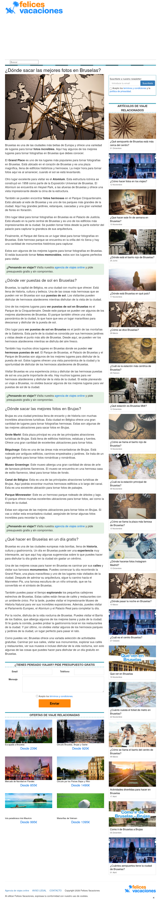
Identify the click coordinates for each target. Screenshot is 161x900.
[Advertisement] (80, 37)
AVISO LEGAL (39, 890)
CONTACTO (56, 890)
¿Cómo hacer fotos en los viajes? (128, 181)
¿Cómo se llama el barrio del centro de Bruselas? (131, 751)
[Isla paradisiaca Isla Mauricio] (28, 800)
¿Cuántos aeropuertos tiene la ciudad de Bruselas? (131, 867)
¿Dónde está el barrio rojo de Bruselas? (132, 257)
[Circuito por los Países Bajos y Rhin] (80, 773)
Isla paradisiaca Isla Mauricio (18, 818)
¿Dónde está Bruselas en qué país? (130, 293)
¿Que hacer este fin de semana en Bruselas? (129, 219)
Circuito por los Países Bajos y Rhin (73, 781)
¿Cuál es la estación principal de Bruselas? (128, 483)
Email (15, 671)
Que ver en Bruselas (121, 673)
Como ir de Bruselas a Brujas (126, 829)
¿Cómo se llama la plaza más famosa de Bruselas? (131, 523)
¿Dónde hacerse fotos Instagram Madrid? (128, 563)
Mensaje (13, 679)
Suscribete (147, 83)
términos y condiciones (61, 696)
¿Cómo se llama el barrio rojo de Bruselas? (128, 443)
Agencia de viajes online (17, 890)
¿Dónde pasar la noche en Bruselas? (131, 601)
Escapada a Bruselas (15, 744)
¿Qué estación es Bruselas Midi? (128, 406)
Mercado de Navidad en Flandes (19, 781)
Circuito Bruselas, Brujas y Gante (72, 744)
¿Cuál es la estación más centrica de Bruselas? (130, 367)
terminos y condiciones (134, 88)
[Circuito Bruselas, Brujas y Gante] (80, 735)
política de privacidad (120, 91)
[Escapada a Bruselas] (28, 731)
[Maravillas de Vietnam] (80, 800)
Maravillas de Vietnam (67, 818)
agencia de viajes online (70, 267)
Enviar (54, 703)
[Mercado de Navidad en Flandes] (28, 769)
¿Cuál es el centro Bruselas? (126, 637)
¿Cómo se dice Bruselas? (124, 330)
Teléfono (64, 671)
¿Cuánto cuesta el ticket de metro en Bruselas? (130, 711)
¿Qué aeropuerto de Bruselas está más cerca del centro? (132, 143)
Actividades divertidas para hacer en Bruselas (130, 791)
